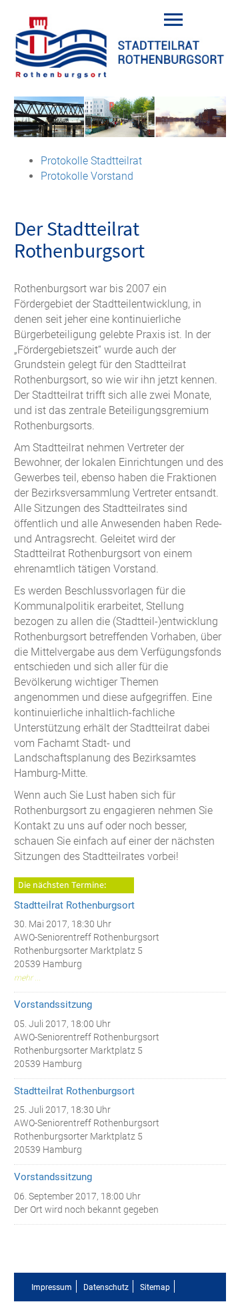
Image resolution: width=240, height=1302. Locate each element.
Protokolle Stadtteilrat (91, 160)
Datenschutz (106, 1287)
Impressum (51, 1287)
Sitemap (155, 1287)
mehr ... (27, 977)
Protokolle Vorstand (87, 176)
